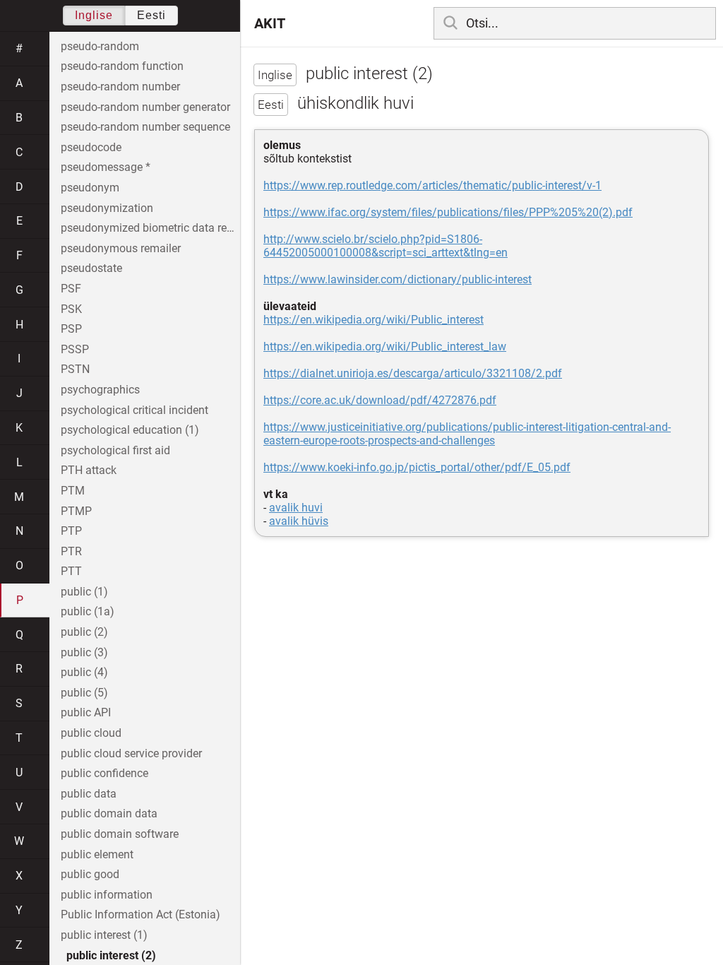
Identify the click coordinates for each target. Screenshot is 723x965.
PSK (71, 309)
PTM (73, 490)
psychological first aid (115, 450)
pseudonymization (107, 208)
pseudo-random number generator (145, 107)
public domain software (120, 834)
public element (97, 854)
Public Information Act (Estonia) (140, 914)
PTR (71, 551)
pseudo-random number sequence (145, 127)
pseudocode (91, 147)
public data (88, 793)
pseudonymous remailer (121, 248)
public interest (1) (104, 935)
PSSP (75, 349)
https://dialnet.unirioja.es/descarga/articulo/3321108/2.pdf (412, 373)
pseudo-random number (120, 86)
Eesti (151, 15)
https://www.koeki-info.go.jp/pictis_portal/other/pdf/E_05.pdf (416, 467)
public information (107, 894)
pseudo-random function (122, 66)
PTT (71, 571)
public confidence (104, 773)
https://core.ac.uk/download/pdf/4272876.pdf (379, 400)
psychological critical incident (134, 410)
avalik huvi (296, 507)
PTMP (76, 511)
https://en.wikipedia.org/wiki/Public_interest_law (384, 346)
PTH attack (88, 470)
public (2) (84, 632)
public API (86, 712)
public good (90, 874)
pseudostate (91, 268)
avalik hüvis (298, 521)
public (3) (84, 652)
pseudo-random (100, 46)
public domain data (109, 813)
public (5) (84, 692)
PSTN (75, 369)
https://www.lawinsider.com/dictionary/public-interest (397, 279)
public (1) (84, 591)
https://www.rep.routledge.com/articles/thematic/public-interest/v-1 (432, 185)
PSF (71, 288)
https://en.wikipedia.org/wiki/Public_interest (373, 319)
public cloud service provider (131, 753)
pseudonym (90, 187)
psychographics (100, 389)
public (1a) (87, 611)
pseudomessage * (105, 167)
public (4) (84, 672)
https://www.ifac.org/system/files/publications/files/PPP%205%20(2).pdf (448, 212)
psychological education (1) (130, 430)
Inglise (94, 15)
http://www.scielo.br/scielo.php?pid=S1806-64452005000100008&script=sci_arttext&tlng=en (385, 245)
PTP (71, 531)
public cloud (91, 733)
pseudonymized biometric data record (150, 228)
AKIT (269, 23)
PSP (71, 329)
